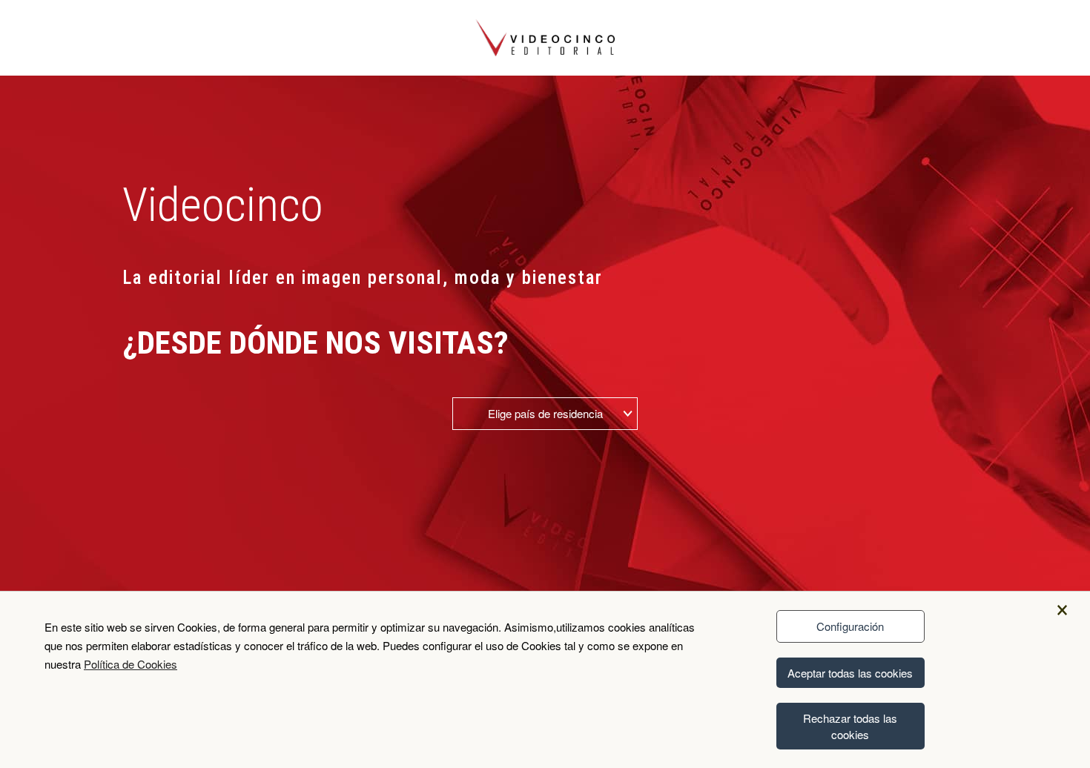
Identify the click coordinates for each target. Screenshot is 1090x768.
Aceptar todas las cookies (850, 673)
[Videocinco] (545, 37)
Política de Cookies (130, 664)
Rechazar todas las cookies (850, 725)
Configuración (850, 626)
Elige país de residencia (545, 413)
